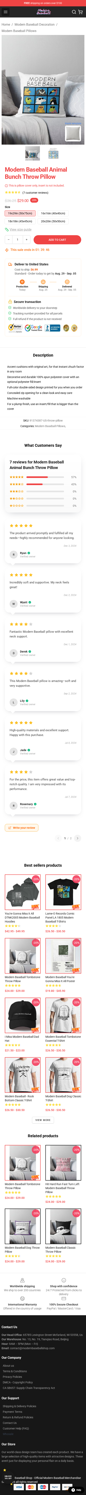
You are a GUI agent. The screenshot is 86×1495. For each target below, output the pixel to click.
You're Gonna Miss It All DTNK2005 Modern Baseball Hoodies (22, 917)
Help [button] (78, 1490)
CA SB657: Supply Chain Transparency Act (29, 1388)
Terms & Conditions (15, 1371)
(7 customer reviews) (35, 192)
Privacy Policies (12, 1376)
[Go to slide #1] (32, 153)
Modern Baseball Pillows (19, 31)
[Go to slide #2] (53, 153)
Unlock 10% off (8, 1477)
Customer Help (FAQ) (16, 1428)
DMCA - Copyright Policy (18, 1382)
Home (6, 24)
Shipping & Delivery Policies (19, 1406)
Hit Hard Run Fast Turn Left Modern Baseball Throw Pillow (62, 1188)
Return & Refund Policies (18, 1417)
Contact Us (10, 1422)
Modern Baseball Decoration (35, 24)
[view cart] (80, 12)
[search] (74, 12)
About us (8, 1365)
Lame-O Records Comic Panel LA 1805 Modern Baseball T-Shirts (59, 917)
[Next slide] (78, 90)
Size (7, 207)
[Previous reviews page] (58, 838)
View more (43, 1120)
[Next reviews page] (77, 838)
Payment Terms (12, 1411)
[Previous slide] (8, 90)
